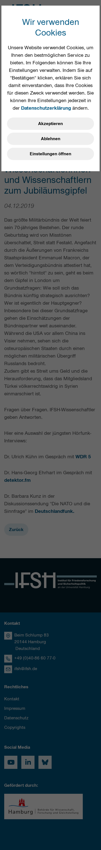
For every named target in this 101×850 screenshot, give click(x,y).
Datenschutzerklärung (46, 108)
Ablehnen (50, 139)
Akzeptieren (50, 123)
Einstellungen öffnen (50, 154)
